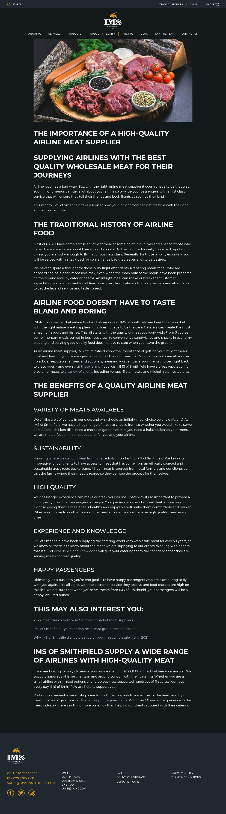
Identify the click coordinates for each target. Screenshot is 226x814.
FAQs (120, 773)
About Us (34, 33)
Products (74, 33)
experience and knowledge (75, 551)
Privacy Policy (182, 773)
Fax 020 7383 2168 (20, 778)
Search (17, 4)
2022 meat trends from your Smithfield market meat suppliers (83, 620)
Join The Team (164, 33)
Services (54, 33)
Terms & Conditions (186, 777)
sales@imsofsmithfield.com (31, 783)
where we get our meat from (72, 458)
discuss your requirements (106, 700)
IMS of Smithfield (145, 671)
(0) (212, 4)
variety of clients (80, 372)
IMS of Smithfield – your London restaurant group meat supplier (84, 629)
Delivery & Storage (131, 777)
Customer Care (128, 781)
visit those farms (87, 366)
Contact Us (190, 33)
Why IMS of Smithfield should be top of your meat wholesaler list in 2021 (91, 637)
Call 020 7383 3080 (22, 773)
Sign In (194, 4)
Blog (144, 33)
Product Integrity (101, 33)
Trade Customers (171, 4)
